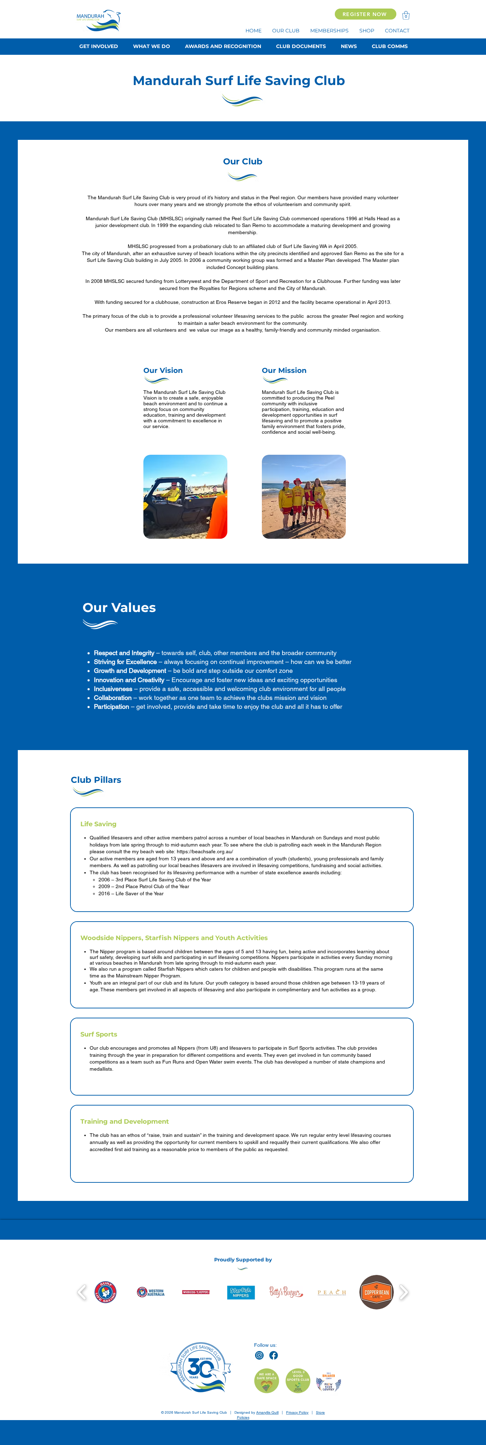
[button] (406, 15)
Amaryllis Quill (267, 1412)
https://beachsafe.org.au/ (205, 851)
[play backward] (82, 1292)
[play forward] (404, 1292)
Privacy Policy (297, 1412)
